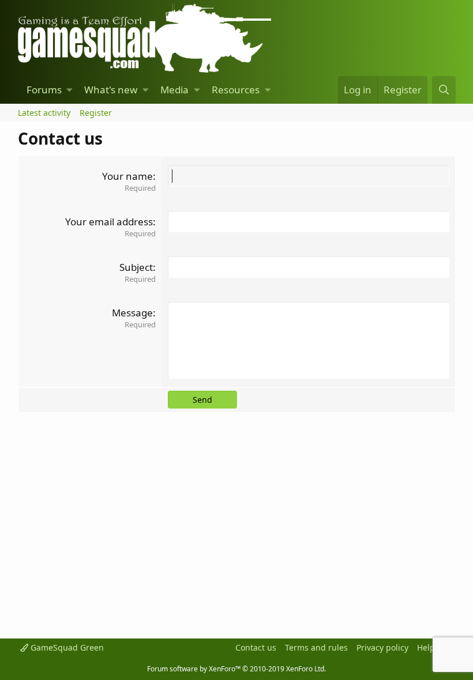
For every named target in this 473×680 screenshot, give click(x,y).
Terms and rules (316, 647)
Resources (236, 89)
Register (96, 112)
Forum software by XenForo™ (236, 669)
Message (132, 312)
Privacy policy (382, 647)
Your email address (109, 221)
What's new (110, 89)
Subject (136, 267)
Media (174, 89)
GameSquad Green (66, 647)
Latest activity (44, 112)
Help (426, 647)
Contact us (255, 647)
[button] (69, 90)
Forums (44, 89)
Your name (127, 176)
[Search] (443, 90)
